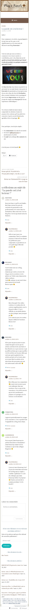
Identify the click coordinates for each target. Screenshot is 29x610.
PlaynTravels (13, 229)
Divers (4, 26)
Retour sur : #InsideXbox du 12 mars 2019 (13, 580)
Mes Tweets (5, 555)
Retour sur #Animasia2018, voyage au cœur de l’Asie (15, 179)
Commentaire (19, 518)
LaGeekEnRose (9, 435)
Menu (15, 20)
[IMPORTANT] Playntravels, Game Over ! (13, 565)
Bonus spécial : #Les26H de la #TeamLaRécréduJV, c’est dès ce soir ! (13, 172)
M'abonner (7, 546)
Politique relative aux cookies (14, 603)
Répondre (8, 223)
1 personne (13, 367)
